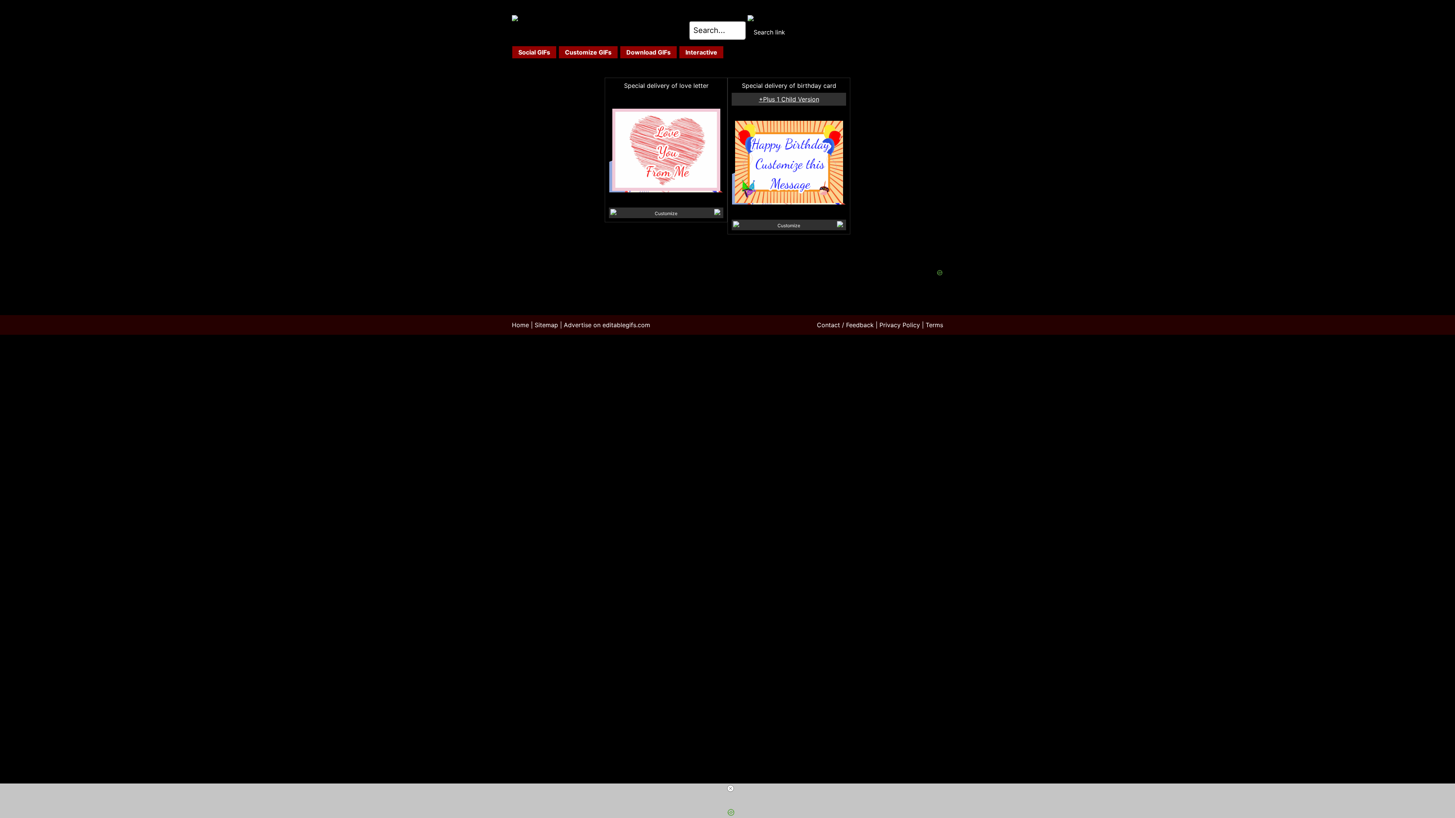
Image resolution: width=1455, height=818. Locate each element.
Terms (934, 325)
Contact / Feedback (845, 325)
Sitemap (546, 325)
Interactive (701, 52)
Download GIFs (648, 52)
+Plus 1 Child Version (789, 99)
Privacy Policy (899, 325)
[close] (730, 788)
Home (520, 325)
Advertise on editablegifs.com (607, 325)
